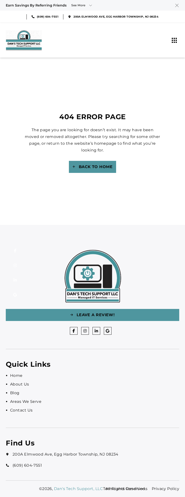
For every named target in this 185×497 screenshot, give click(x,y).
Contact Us (21, 410)
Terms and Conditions (125, 488)
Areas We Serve (25, 401)
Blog (15, 393)
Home (16, 375)
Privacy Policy (165, 488)
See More (78, 5)
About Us (19, 384)
